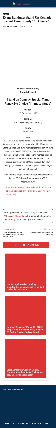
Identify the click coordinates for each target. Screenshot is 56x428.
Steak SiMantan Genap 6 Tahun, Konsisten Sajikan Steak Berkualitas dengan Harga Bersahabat (25, 372)
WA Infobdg (9, 219)
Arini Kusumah (11, 26)
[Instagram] (3, 398)
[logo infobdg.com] (22, 3)
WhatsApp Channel (13, 216)
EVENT (5, 14)
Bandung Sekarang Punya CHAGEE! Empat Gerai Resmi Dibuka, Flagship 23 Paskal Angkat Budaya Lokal (25, 329)
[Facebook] (3, 393)
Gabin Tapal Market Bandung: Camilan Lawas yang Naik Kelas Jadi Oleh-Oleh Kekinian (25, 287)
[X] (3, 406)
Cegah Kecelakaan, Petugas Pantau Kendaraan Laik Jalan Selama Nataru (13, 234)
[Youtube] (3, 413)
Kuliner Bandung (26, 245)
